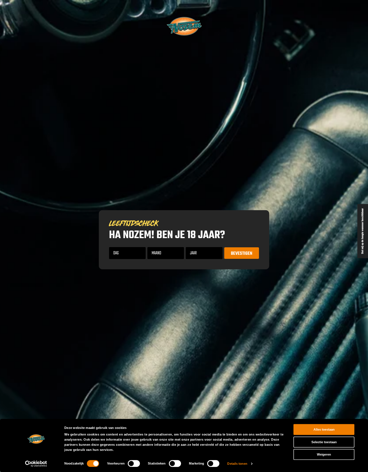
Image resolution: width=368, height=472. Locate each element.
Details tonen (237, 463)
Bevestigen (241, 253)
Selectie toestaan (324, 442)
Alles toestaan (324, 429)
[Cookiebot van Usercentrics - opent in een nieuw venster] (36, 463)
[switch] (134, 463)
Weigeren (324, 454)
